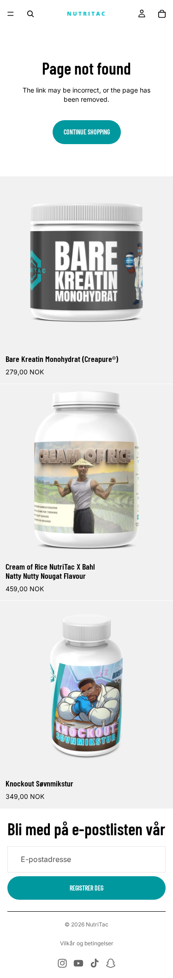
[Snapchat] (110, 963)
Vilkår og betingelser (86, 943)
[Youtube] (78, 963)
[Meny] (10, 13)
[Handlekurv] (162, 14)
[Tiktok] (94, 963)
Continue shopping (87, 132)
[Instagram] (62, 963)
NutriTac (97, 924)
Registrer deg (86, 887)
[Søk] (30, 14)
